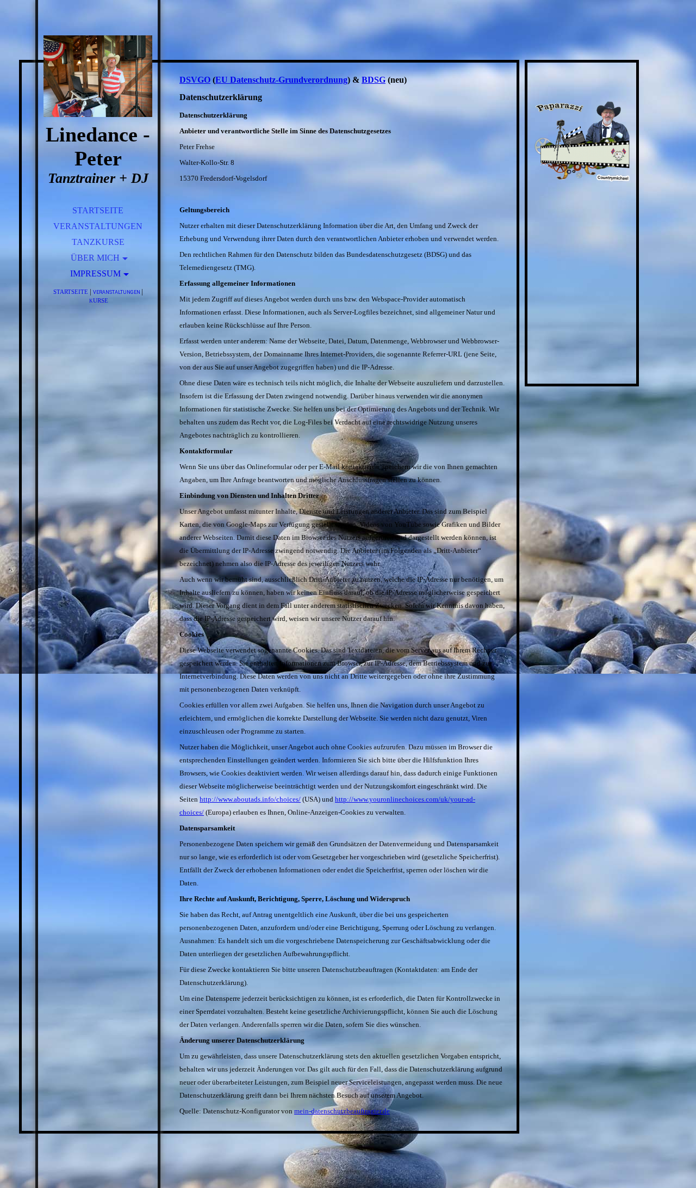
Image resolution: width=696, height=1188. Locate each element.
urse (98, 300)
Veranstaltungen (97, 226)
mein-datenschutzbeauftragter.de (342, 1111)
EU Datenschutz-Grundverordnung (281, 79)
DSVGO (194, 79)
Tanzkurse (98, 242)
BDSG (374, 79)
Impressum (95, 273)
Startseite (97, 210)
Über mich (95, 257)
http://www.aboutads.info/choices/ (250, 799)
